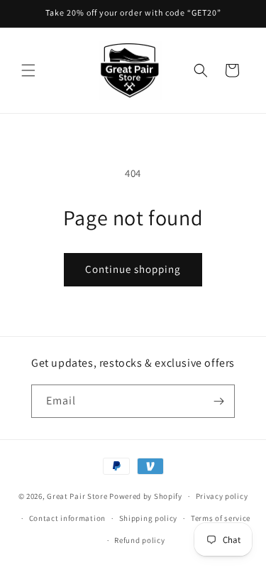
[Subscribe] (218, 401)
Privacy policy (222, 496)
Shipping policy (148, 518)
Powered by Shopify (145, 496)
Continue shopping (133, 269)
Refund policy (139, 540)
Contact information (67, 518)
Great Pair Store (77, 496)
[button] (28, 70)
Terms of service (220, 518)
